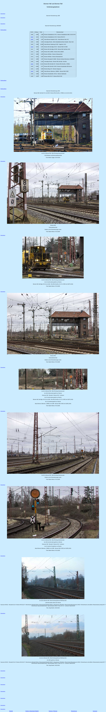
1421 (32, 64)
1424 (32, 71)
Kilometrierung (74, 711)
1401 (32, 37)
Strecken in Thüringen (53, 711)
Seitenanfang (2, 13)
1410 (32, 46)
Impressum (95, 711)
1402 (32, 39)
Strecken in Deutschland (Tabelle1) (32, 711)
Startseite (11, 711)
